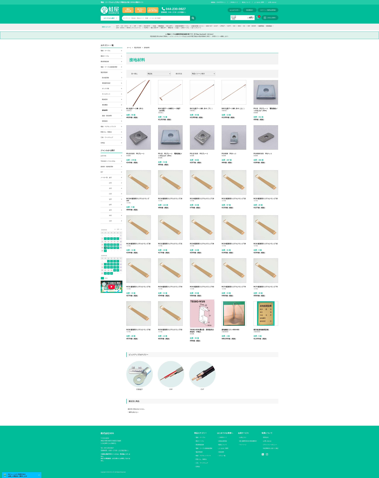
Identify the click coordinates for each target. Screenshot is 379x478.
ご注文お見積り (271, 17)
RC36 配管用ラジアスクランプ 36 (202, 244)
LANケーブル (185, 28)
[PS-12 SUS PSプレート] (202, 137)
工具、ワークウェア (202, 463)
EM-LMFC (169, 26)
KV (244, 26)
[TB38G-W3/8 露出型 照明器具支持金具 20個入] (202, 313)
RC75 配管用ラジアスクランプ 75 (266, 287)
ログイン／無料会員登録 (268, 10)
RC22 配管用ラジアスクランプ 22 (234, 198)
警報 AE (170, 28)
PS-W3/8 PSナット (229, 153)
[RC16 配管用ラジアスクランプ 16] (170, 182)
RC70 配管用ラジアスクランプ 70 (234, 287)
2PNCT (222, 26)
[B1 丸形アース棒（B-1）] (138, 92)
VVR (140, 26)
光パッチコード (196, 28)
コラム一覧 (222, 455)
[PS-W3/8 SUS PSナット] (266, 137)
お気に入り (242, 437)
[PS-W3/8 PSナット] (234, 137)
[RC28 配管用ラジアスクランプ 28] (138, 227)
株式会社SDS (107, 433)
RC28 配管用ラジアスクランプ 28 (138, 244)
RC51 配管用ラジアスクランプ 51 (138, 287)
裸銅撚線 (161, 26)
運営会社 (266, 437)
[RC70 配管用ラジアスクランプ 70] (234, 270)
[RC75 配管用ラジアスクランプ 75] (266, 270)
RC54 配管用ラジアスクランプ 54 (170, 287)
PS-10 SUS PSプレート (135, 153)
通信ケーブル (200, 441)
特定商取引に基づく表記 (270, 448)
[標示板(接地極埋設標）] (266, 313)
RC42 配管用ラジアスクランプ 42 (266, 244)
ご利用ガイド (234, 2)
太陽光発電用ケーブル (182, 26)
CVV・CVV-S (120, 28)
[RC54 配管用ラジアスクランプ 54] (170, 270)
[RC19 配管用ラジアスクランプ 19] (202, 182)
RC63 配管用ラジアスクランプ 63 (202, 287)
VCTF (229, 26)
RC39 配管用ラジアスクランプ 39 (234, 244)
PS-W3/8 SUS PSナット (263, 153)
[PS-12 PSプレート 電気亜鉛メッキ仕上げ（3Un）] (170, 137)
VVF (135, 26)
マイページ (242, 444)
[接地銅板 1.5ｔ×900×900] (234, 313)
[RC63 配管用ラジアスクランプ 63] (202, 270)
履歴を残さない (133, 412)
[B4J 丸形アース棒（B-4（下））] (202, 92)
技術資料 (221, 452)
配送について (246, 2)
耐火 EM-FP (154, 28)
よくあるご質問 (259, 2)
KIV (234, 26)
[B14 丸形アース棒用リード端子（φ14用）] (170, 92)
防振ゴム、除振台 (201, 459)
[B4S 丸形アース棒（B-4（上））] (234, 92)
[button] (21, 475)
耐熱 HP (163, 28)
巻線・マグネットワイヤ (203, 455)
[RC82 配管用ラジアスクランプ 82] (138, 313)
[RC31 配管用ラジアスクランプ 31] (170, 227)
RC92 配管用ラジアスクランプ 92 (170, 329)
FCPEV (146, 28)
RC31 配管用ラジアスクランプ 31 (170, 244)
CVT (117, 26)
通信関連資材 (200, 444)
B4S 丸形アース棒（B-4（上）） (233, 108)
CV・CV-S (124, 26)
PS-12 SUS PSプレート (199, 153)
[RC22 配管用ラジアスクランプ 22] (234, 182)
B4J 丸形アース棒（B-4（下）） (201, 108)
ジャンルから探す (108, 150)
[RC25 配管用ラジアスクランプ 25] (266, 182)
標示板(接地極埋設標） (262, 329)
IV (130, 26)
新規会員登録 (223, 441)
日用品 (198, 466)
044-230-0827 (176, 9)
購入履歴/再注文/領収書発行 (248, 441)
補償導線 (261, 26)
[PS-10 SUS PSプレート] (138, 137)
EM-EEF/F (147, 26)
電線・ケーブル (200, 437)
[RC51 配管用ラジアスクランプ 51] (138, 270)
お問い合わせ (272, 2)
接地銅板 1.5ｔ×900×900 (230, 329)
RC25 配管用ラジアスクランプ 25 (266, 198)
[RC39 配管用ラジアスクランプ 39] (234, 227)
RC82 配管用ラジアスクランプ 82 (138, 329)
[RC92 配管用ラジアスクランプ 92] (170, 313)
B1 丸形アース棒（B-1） (135, 108)
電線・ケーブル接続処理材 (204, 448)
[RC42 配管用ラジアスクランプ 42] (266, 227)
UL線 (177, 28)
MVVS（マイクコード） (134, 28)
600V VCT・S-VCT (212, 26)
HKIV (239, 26)
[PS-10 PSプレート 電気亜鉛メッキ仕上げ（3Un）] (266, 92)
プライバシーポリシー (270, 444)
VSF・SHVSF (251, 26)
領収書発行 (249, 10)
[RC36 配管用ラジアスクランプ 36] (202, 227)
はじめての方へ (234, 10)
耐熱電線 (269, 26)
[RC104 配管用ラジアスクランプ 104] (138, 182)
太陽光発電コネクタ (197, 26)
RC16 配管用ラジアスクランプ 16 (170, 198)
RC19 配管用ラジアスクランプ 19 (202, 198)
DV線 (154, 26)
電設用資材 (199, 452)
